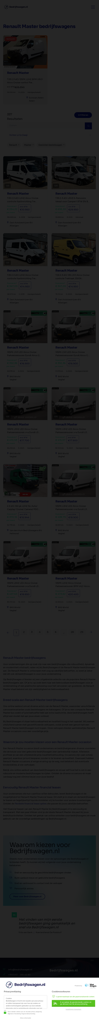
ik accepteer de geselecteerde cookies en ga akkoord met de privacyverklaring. (72, 1003)
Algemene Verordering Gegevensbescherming (21, 1013)
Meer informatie (25, 1018)
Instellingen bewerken (73, 1009)
